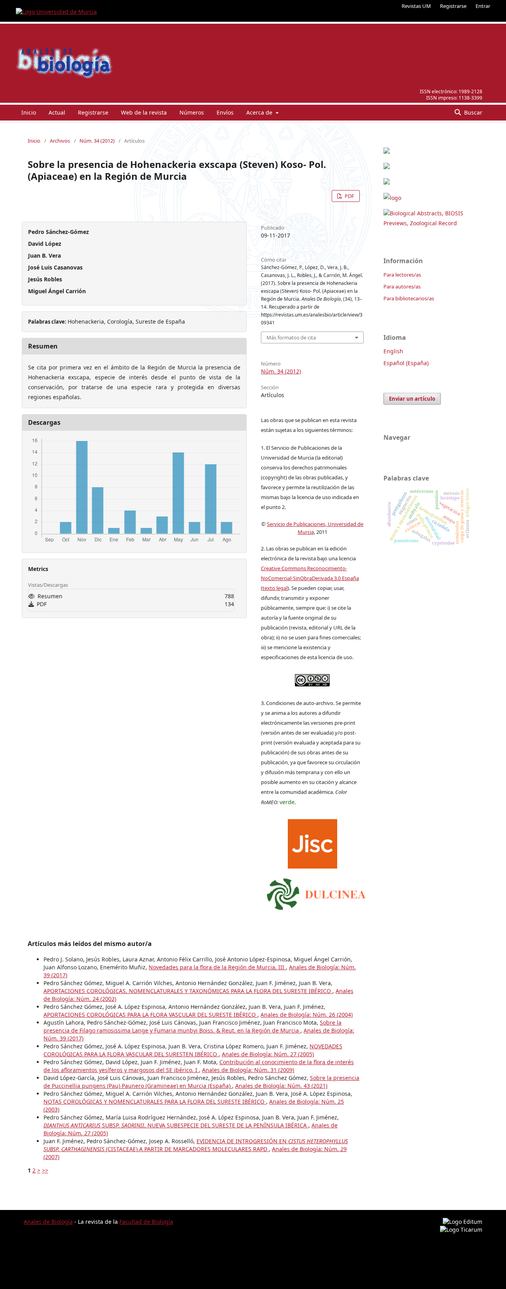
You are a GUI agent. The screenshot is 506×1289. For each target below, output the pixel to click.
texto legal (274, 588)
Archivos (60, 140)
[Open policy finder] (312, 841)
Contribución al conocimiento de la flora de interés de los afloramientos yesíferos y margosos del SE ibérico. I (198, 1066)
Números (191, 112)
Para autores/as (402, 286)
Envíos (225, 112)
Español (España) (406, 363)
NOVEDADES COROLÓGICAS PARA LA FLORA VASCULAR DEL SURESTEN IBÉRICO (192, 1050)
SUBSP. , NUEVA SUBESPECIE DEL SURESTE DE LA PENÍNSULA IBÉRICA (175, 1125)
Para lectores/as (402, 274)
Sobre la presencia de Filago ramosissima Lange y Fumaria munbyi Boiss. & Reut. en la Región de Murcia (192, 1026)
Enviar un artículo (412, 398)
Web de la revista (144, 112)
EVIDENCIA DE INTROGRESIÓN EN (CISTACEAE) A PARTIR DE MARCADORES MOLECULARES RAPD (195, 1145)
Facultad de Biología (146, 1221)
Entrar (483, 5)
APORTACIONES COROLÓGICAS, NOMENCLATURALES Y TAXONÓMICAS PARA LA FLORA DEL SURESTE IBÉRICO (187, 991)
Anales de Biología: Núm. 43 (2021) (281, 1085)
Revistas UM (416, 5)
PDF (349, 196)
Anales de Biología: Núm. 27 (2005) (268, 1054)
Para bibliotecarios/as (408, 298)
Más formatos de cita (291, 337)
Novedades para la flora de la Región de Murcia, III (217, 967)
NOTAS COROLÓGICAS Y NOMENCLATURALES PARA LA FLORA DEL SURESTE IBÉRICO (154, 1101)
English (393, 351)
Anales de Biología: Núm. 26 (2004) (307, 1014)
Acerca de (260, 112)
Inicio (28, 112)
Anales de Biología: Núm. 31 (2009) (248, 1070)
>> (45, 1170)
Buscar (472, 112)
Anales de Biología (48, 1221)
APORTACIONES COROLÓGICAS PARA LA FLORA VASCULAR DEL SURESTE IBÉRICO (150, 1014)
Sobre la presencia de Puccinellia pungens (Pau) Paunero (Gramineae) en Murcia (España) (201, 1081)
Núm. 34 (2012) (97, 140)
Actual (57, 112)
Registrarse (453, 5)
